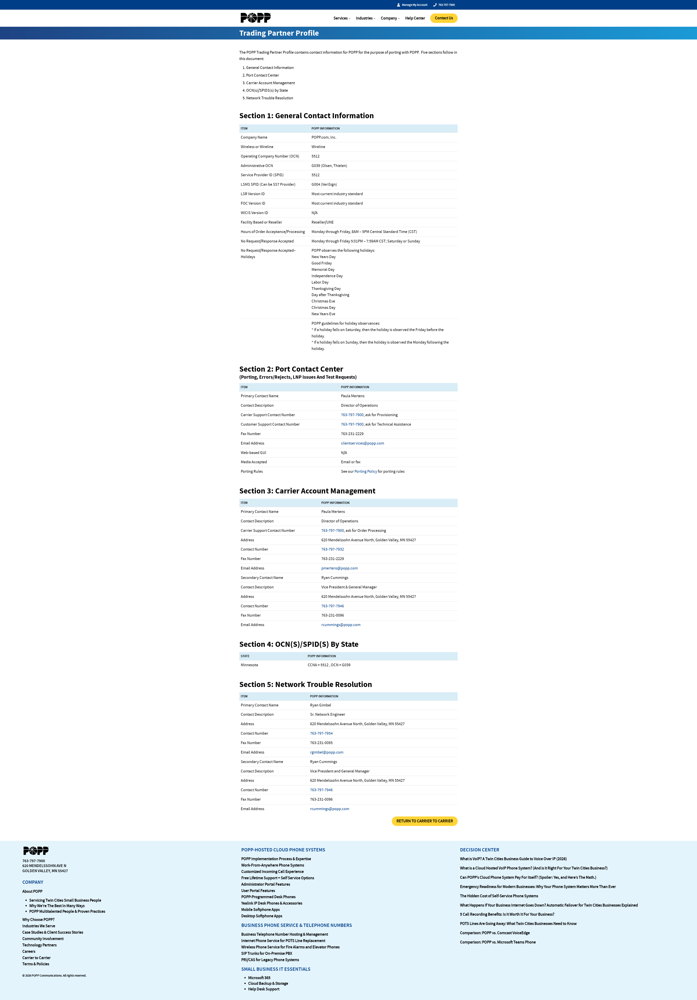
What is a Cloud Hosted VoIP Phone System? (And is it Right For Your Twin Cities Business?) (534, 868)
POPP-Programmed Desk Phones (268, 896)
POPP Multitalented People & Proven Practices (67, 911)
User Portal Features (258, 890)
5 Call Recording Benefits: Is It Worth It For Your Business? (507, 914)
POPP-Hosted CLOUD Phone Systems (283, 849)
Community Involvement (43, 938)
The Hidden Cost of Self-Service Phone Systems (499, 896)
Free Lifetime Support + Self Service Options (277, 878)
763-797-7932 (332, 549)
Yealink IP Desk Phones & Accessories (271, 903)
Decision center (479, 849)
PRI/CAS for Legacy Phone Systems (270, 959)
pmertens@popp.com (339, 568)
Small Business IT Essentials (275, 969)
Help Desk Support (263, 989)
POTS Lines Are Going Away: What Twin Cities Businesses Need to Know (518, 923)
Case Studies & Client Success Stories (52, 932)
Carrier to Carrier (36, 957)
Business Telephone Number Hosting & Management (284, 934)
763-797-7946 (332, 606)
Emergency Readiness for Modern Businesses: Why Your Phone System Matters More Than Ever (538, 886)
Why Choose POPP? (38, 919)
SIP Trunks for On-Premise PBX (266, 953)
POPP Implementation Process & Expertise (276, 858)
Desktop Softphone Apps (261, 916)
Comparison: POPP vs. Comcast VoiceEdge (495, 932)
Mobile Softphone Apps (260, 909)
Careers (28, 951)
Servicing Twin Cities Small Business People (65, 900)
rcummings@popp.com (341, 624)
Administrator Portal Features (265, 884)
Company (32, 882)
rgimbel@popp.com (326, 752)
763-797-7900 (352, 414)
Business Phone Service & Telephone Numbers (296, 925)
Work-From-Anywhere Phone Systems (272, 865)
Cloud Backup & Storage (268, 983)
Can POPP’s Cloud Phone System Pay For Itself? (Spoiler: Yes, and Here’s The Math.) (528, 877)
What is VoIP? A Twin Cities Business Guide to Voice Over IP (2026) (513, 858)
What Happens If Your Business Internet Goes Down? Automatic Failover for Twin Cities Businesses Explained (549, 905)
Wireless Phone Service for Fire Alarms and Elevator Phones (290, 947)
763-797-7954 (321, 733)
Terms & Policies (35, 964)
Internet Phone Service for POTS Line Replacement (283, 940)
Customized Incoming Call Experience (272, 871)
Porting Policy (366, 471)
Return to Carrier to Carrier (425, 821)
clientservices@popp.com (362, 443)
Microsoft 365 (259, 977)
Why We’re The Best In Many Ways (57, 905)
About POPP (32, 891)
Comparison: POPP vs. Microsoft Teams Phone (498, 942)
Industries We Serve (38, 926)
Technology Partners (39, 945)
